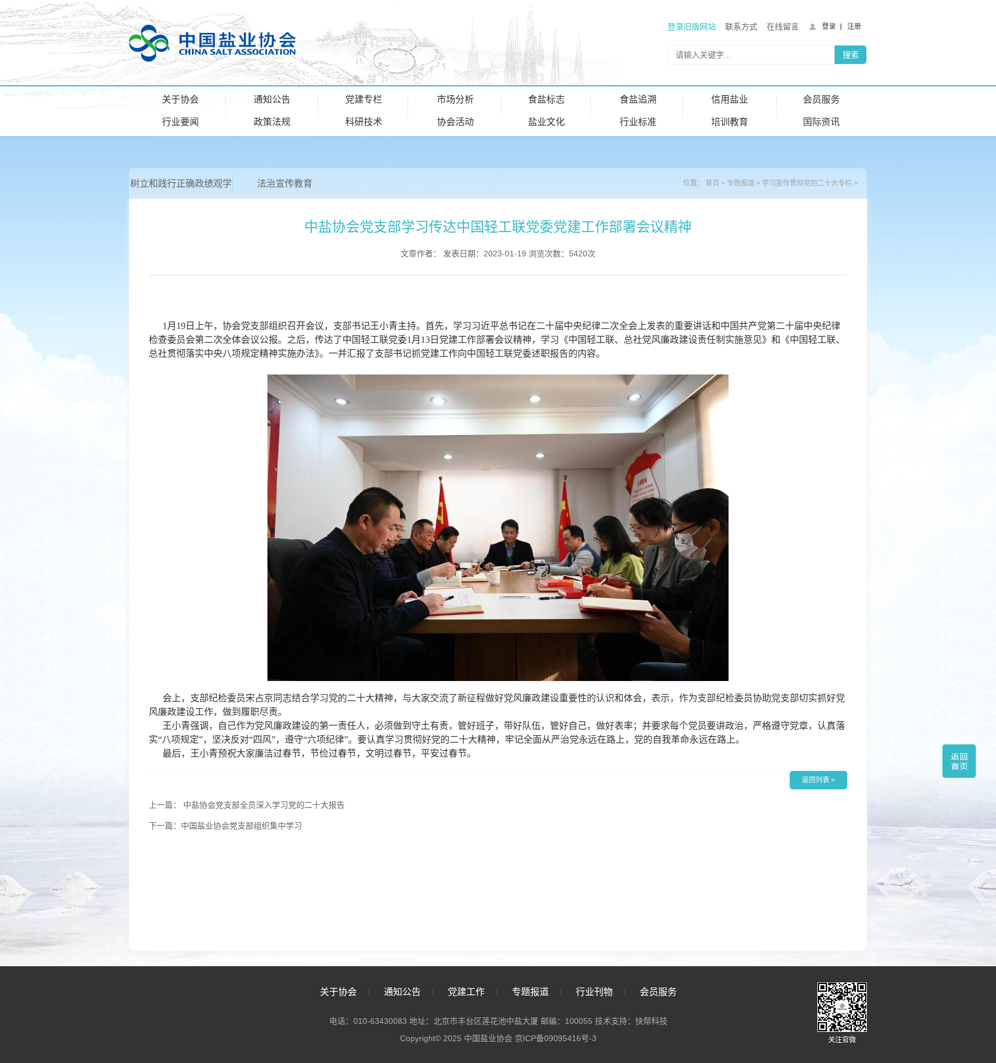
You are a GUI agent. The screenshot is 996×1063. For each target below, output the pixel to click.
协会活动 (455, 122)
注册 (854, 26)
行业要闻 (180, 122)
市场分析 (455, 99)
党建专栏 (363, 99)
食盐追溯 (638, 99)
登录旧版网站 (691, 26)
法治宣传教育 (284, 183)
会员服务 (821, 99)
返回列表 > (818, 780)
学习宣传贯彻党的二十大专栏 (807, 183)
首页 (712, 183)
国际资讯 (821, 122)
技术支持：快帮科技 (630, 1021)
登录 (829, 26)
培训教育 (729, 122)
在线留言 (783, 26)
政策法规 (272, 122)
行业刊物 (594, 992)
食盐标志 (546, 99)
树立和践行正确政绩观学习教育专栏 (181, 189)
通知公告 (272, 99)
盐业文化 (546, 122)
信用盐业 (729, 99)
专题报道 (740, 183)
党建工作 (466, 992)
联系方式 (741, 26)
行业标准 (638, 122)
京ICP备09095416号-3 (556, 1038)
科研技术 (363, 122)
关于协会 (180, 99)
